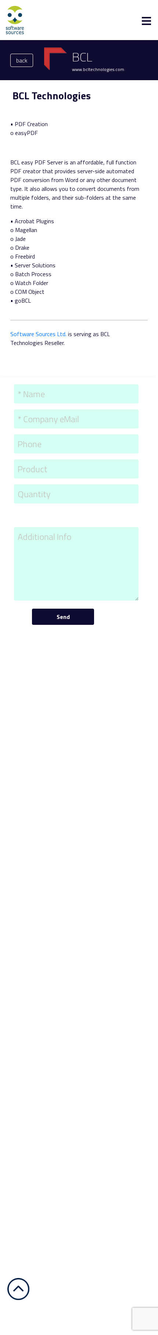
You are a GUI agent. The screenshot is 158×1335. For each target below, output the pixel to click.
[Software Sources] (15, 19)
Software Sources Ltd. (38, 334)
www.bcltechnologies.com (98, 69)
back (21, 60)
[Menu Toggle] (146, 21)
